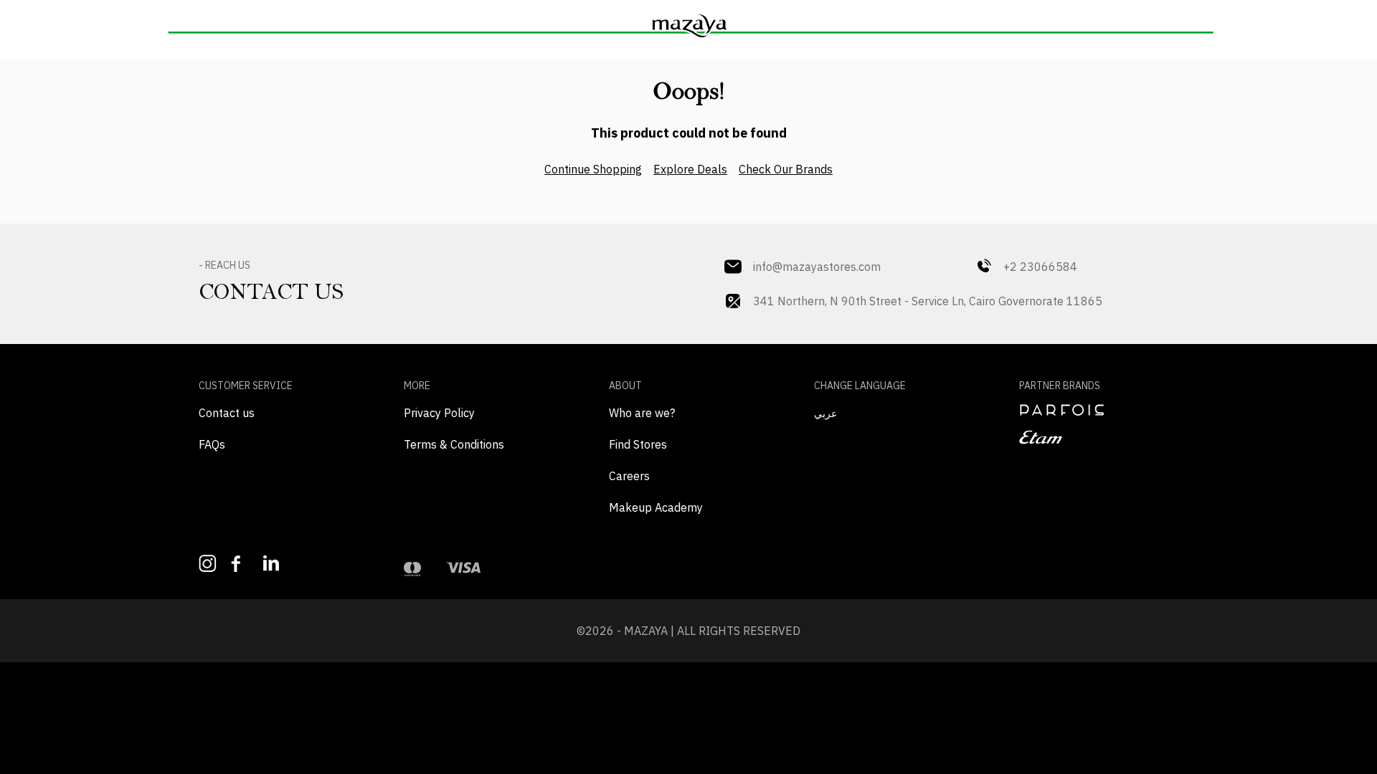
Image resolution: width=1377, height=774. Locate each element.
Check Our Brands (786, 169)
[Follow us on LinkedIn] (272, 563)
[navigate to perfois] (1098, 410)
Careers (629, 476)
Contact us (227, 413)
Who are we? (642, 413)
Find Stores (638, 444)
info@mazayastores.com (817, 266)
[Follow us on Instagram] (208, 564)
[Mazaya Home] (688, 25)
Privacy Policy (439, 413)
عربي (825, 413)
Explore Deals (690, 169)
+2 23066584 (1040, 266)
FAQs (212, 444)
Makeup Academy (656, 507)
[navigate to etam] (1098, 437)
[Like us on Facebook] (240, 564)
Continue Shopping (593, 169)
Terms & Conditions (454, 444)
